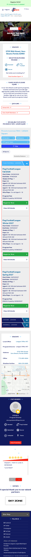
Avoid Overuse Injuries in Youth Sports (15, 552)
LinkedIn (7, 537)
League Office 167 (5, 15)
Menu (27, 9)
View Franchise (15, 443)
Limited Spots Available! (17, 4)
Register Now (8, 203)
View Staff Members (9, 113)
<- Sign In (6, 10)
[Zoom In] (3, 367)
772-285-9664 (23, 358)
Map (16, 146)
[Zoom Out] (3, 369)
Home (2, 14)
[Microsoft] (21, 393)
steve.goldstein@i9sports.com (15, 420)
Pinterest (7, 534)
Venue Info (5, 107)
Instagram (8, 528)
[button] (16, 208)
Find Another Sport (14, 76)
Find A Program (9, 14)
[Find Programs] (19, 28)
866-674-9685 (23, 363)
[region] (15, 380)
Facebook (8, 523)
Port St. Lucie (17, 14)
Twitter (7, 525)
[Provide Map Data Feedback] (27, 393)
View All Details (9, 208)
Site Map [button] (6, 514)
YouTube (7, 531)
